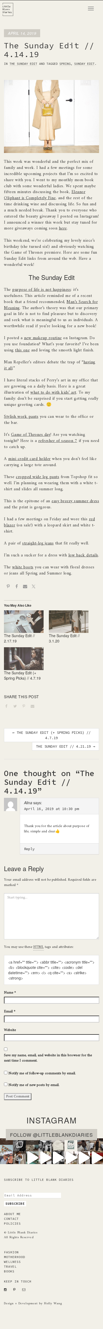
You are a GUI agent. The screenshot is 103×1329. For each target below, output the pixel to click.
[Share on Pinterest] (8, 587)
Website (10, 1030)
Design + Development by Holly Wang (33, 1303)
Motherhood (14, 1257)
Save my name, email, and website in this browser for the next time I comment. (48, 1058)
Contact (11, 1219)
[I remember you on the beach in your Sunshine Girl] (58, 1157)
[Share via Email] (25, 587)
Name (10, 992)
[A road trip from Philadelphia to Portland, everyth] (58, 1144)
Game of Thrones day (31, 434)
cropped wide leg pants (37, 477)
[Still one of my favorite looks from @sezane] (45, 1157)
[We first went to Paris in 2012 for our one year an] (96, 1157)
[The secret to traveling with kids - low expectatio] (45, 1144)
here (63, 228)
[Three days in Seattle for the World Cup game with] (6, 1144)
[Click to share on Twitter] (17, 706)
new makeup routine (43, 338)
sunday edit (84, 64)
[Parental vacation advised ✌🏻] (6, 1157)
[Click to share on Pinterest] (25, 706)
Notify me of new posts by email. (33, 1085)
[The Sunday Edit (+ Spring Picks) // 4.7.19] (24, 658)
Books (9, 1271)
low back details (83, 555)
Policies (12, 1223)
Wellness (12, 1262)
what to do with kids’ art (53, 392)
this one (22, 350)
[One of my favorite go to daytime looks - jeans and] (83, 1144)
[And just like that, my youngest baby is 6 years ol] (19, 1144)
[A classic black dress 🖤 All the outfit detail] (96, 1144)
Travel (10, 1266)
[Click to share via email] (34, 706)
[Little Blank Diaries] (10, 7)
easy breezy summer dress (75, 501)
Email (9, 1011)
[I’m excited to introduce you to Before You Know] (70, 1144)
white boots (23, 567)
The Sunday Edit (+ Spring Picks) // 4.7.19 (22, 675)
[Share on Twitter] (33, 587)
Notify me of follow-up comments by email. (42, 1073)
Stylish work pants (21, 416)
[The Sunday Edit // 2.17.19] (24, 621)
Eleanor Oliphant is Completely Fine (44, 195)
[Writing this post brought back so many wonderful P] (32, 1144)
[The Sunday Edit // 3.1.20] (68, 621)
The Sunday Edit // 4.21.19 (65, 746)
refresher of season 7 (57, 441)
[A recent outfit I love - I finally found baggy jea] (19, 1157)
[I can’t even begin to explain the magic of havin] (32, 1157)
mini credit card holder (29, 459)
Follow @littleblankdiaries (51, 1134)
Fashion (11, 1252)
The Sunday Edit (23, 64)
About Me (12, 1214)
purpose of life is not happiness (41, 289)
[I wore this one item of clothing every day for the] (83, 1157)
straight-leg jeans (38, 543)
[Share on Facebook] (16, 587)
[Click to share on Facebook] (8, 706)
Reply (29, 848)
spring (65, 64)
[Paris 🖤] (70, 1157)
